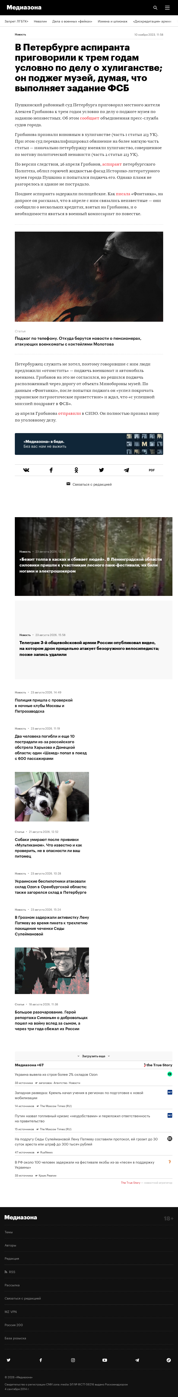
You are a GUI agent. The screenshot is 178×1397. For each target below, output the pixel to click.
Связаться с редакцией (92, 484)
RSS (11, 1271)
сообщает (89, 118)
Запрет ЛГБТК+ (16, 20)
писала (123, 194)
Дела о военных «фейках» (72, 20)
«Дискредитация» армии (152, 20)
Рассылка (12, 1284)
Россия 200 (14, 1324)
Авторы (10, 1244)
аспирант (112, 165)
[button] (167, 7)
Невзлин (40, 20)
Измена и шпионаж (112, 20)
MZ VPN (11, 1311)
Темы (9, 1231)
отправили (69, 414)
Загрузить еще (93, 1056)
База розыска (15, 1337)
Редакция (12, 1258)
